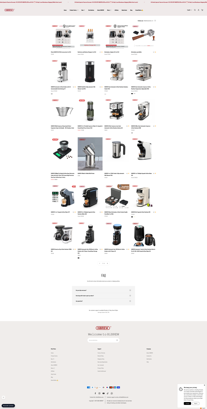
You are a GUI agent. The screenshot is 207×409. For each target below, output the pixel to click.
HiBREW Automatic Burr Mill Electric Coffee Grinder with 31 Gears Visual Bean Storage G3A (88, 251)
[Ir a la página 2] (107, 263)
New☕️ (83, 10)
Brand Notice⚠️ (139, 10)
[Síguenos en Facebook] (95, 393)
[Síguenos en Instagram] (99, 393)
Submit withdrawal (102, 371)
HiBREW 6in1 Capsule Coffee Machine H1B (140, 212)
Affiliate (116, 10)
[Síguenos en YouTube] (103, 393)
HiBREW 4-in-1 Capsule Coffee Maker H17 (60, 212)
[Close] (204, 385)
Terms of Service (101, 353)
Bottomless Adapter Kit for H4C (111, 52)
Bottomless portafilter (136, 52)
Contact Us (149, 356)
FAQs (148, 362)
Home (65, 10)
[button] (203, 408)
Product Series (73, 10)
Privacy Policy (101, 368)
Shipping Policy (101, 359)
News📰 (109, 10)
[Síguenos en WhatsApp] (112, 393)
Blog (131, 10)
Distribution (91, 10)
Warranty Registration (102, 362)
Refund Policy (101, 356)
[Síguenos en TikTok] (108, 393)
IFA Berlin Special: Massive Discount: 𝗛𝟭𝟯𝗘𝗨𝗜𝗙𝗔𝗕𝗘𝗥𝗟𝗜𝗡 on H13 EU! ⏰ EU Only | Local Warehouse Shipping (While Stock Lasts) (94, 2)
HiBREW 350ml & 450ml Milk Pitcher (86, 173)
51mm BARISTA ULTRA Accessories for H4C (61, 52)
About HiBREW (100, 10)
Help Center (124, 10)
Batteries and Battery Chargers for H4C (87, 52)
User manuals (101, 365)
